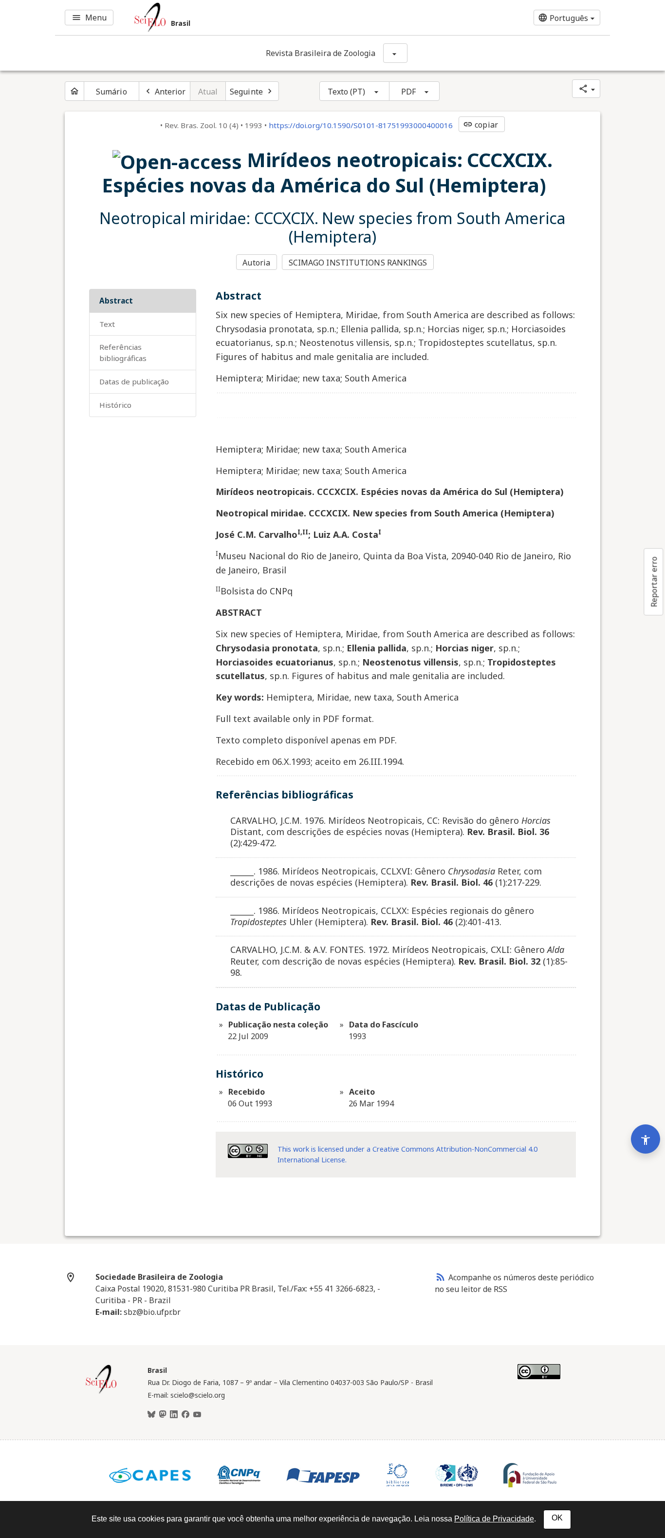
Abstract (116, 300)
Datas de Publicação (134, 381)
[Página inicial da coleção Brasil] (101, 1392)
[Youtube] (197, 1414)
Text (107, 324)
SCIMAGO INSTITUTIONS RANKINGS (358, 262)
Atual (208, 91)
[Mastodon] (162, 1414)
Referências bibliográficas (123, 352)
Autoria (256, 262)
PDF (408, 91)
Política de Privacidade (494, 1519)
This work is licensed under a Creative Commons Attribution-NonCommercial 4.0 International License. (407, 1154)
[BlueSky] (151, 1414)
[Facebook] (185, 1414)
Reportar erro (653, 581)
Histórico (115, 405)
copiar (480, 124)
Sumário (111, 91)
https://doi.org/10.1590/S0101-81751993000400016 (361, 125)
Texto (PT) (347, 91)
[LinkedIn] (174, 1414)
